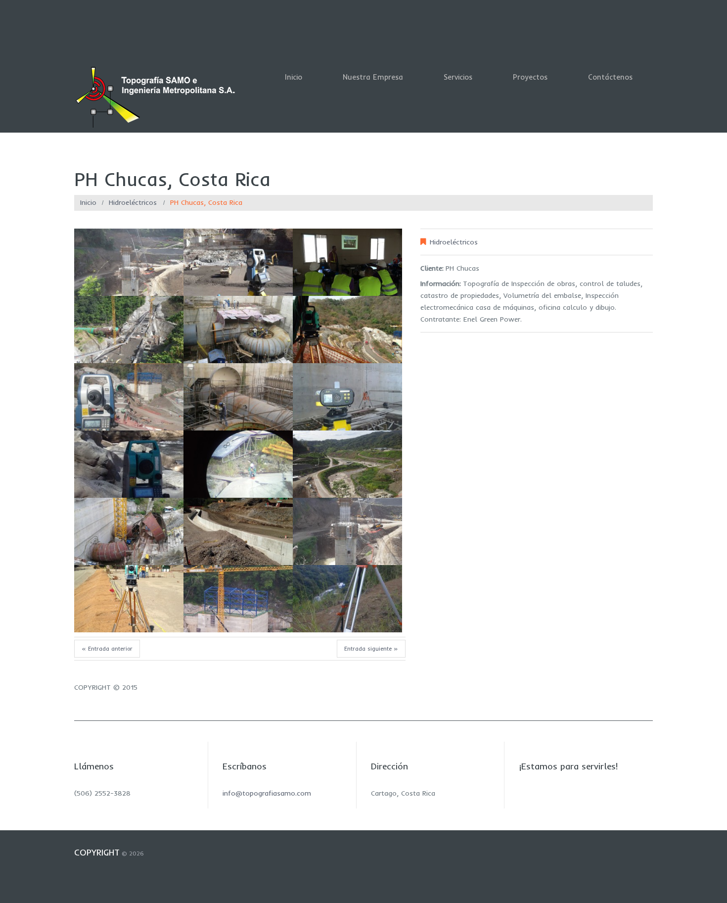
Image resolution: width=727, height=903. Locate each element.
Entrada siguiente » (371, 648)
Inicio (293, 77)
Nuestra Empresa (373, 77)
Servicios (458, 77)
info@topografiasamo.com (267, 793)
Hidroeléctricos (133, 202)
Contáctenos (610, 77)
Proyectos (530, 77)
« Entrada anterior (107, 648)
